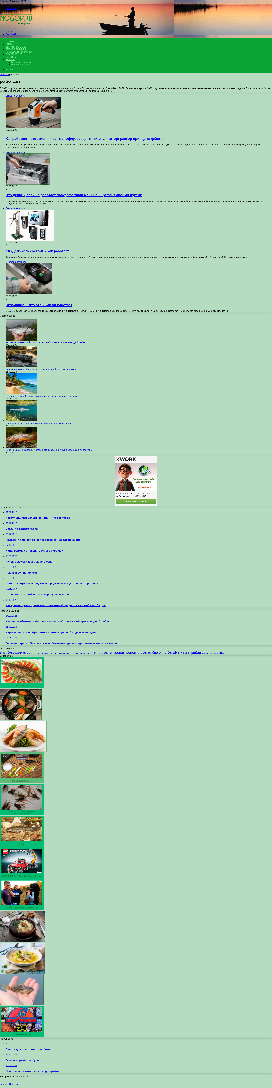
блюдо (23, 652)
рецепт (120, 652)
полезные (76, 653)
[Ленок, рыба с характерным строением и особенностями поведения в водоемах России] (21, 447)
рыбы (196, 652)
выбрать (47, 653)
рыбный (175, 652)
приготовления (103, 652)
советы (213, 653)
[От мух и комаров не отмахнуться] (22, 909)
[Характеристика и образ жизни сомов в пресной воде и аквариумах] (21, 366)
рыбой (186, 652)
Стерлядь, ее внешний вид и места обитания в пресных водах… (40, 423)
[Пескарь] (22, 846)
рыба (144, 652)
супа (220, 652)
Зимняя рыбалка (16, 47)
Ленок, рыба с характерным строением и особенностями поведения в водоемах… (49, 450)
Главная (4, 74)
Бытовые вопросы (21, 62)
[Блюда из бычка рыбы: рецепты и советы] (22, 1004)
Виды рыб (12, 44)
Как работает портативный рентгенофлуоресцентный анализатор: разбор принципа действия (86, 139)
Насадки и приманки (19, 52)
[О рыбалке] (16, 27)
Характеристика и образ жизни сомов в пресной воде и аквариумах (41, 369)
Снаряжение (14, 54)
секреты (206, 653)
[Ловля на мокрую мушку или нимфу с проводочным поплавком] (22, 814)
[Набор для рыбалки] (22, 783)
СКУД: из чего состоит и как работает (37, 251)
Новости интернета (21, 64)
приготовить (86, 653)
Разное (10, 59)
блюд (3, 652)
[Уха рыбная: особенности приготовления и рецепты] (21, 719)
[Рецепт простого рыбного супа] (22, 973)
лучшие (54, 653)
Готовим (11, 57)
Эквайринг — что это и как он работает (39, 305)
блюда (13, 652)
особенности (65, 653)
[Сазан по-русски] (22, 687)
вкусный (39, 653)
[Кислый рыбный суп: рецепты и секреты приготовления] (22, 941)
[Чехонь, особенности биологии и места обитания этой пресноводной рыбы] (21, 340)
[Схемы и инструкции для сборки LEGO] (22, 878)
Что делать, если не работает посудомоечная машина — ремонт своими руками (74, 195)
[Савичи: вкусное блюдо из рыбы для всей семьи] (23, 751)
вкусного (32, 653)
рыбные (164, 653)
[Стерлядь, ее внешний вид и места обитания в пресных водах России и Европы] (21, 420)
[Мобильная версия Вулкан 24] (22, 1036)
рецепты (133, 652)
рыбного (154, 652)
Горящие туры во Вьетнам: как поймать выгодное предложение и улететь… (45, 396)
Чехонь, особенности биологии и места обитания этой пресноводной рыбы (45, 342)
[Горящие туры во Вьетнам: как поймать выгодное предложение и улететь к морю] (21, 393)
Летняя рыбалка (16, 49)
